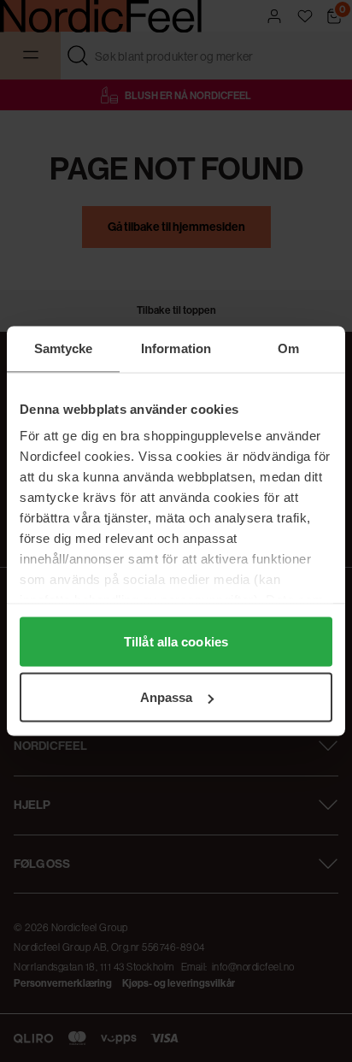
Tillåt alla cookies (176, 641)
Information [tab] (176, 348)
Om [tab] (288, 348)
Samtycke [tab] (63, 348)
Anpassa (166, 697)
